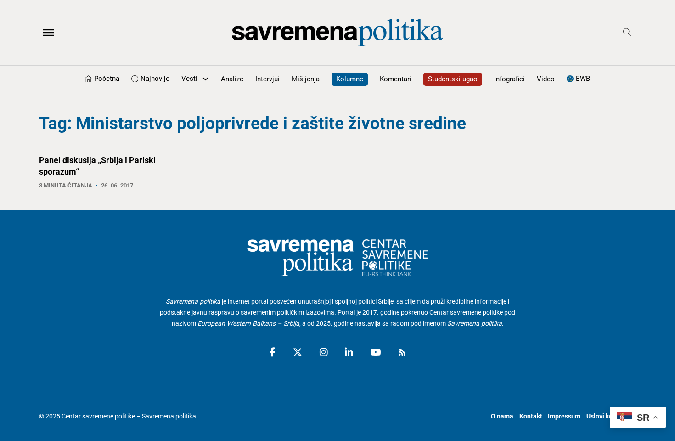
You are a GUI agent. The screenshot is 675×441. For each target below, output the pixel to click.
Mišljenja (306, 79)
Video (546, 79)
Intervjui (267, 79)
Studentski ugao (453, 79)
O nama (502, 416)
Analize (232, 79)
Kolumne (349, 79)
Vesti (189, 78)
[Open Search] (627, 32)
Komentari (395, 79)
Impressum (564, 416)
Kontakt (530, 416)
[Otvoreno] (48, 32)
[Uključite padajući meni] (205, 78)
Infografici (509, 79)
